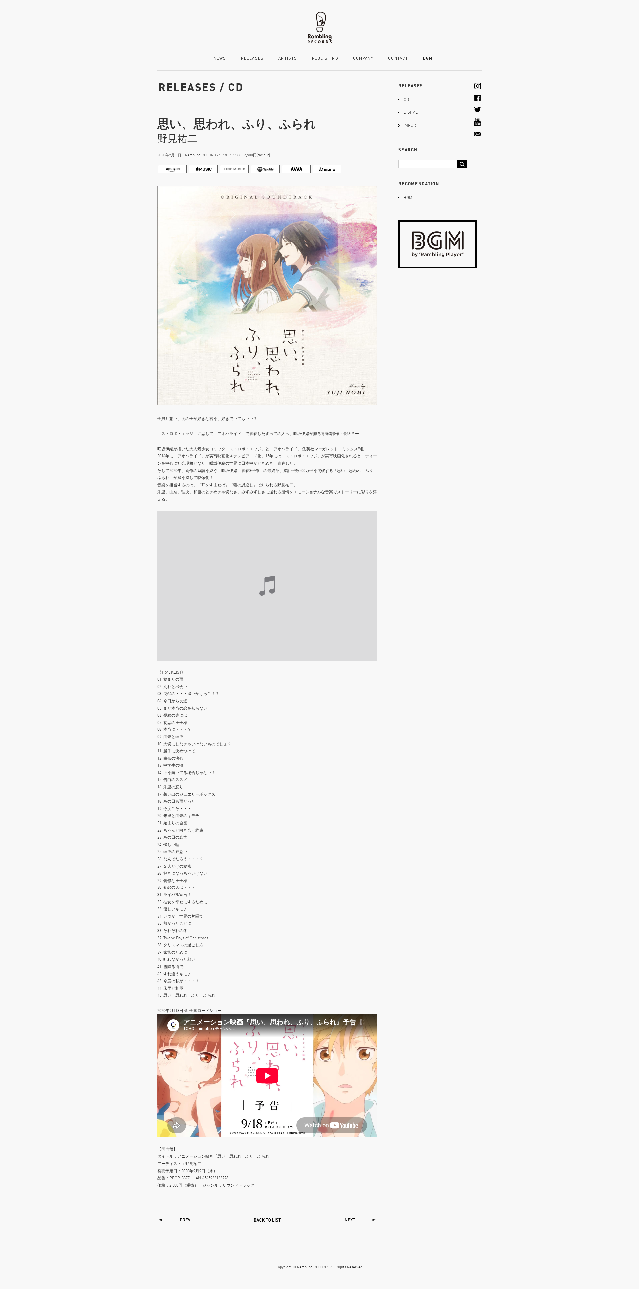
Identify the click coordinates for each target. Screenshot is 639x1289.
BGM (428, 58)
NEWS (220, 58)
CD (406, 99)
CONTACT (398, 58)
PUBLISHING (325, 58)
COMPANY (363, 58)
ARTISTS (287, 58)
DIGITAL (411, 112)
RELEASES (252, 58)
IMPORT (411, 125)
